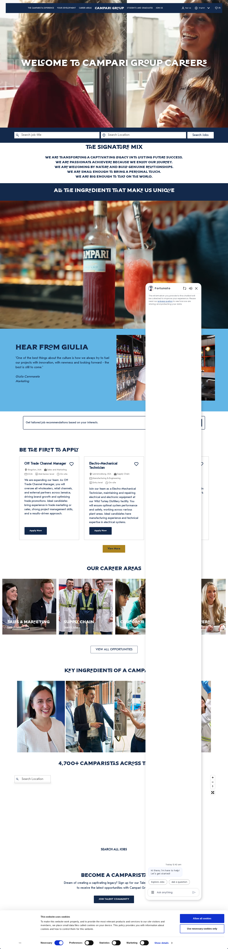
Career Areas (85, 8)
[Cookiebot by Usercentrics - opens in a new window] (20, 943)
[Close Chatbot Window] (196, 288)
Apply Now (35, 531)
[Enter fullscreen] (212, 792)
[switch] (89, 942)
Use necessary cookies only (202, 928)
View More (114, 549)
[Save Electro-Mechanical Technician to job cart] (136, 464)
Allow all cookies (202, 918)
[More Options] (153, 892)
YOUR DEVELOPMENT (66, 8)
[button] (186, 8)
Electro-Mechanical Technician (103, 466)
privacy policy (165, 301)
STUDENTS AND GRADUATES (140, 8)
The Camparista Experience (41, 8)
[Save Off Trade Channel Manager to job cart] (71, 464)
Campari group (109, 8)
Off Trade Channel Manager (45, 463)
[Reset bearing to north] (212, 786)
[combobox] (57, 135)
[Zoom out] (212, 782)
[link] (41, 716)
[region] (173, 590)
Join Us (159, 8)
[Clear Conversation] (184, 288)
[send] (194, 892)
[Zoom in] (212, 777)
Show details (161, 943)
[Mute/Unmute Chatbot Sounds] (190, 288)
